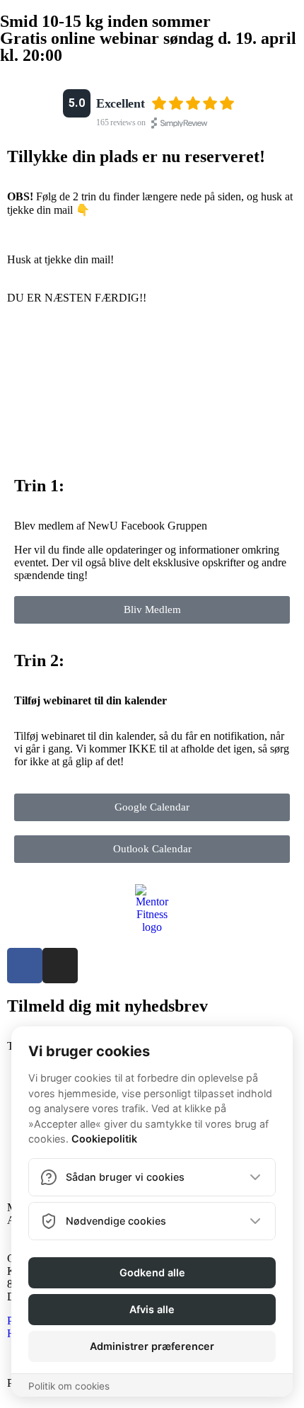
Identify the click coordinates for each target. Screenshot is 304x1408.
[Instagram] (60, 965)
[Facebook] (24, 965)
